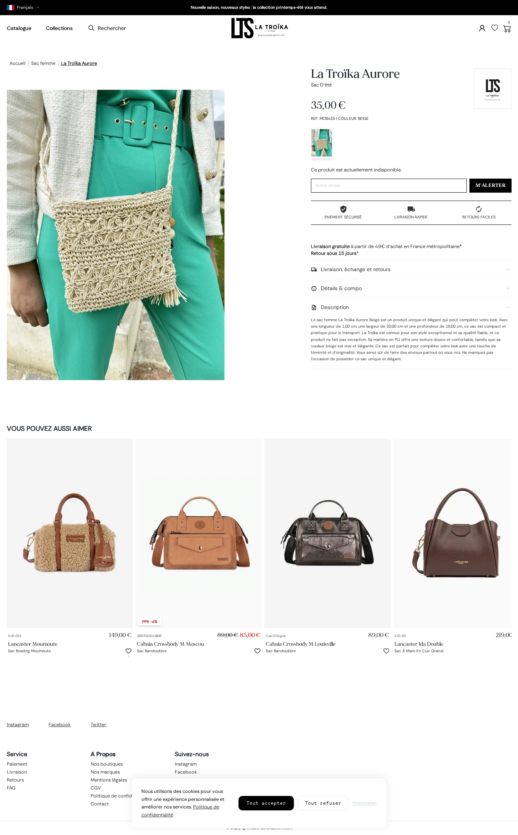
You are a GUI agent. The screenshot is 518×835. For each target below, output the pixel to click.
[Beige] (321, 143)
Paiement (17, 764)
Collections (59, 28)
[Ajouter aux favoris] (129, 651)
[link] (70, 533)
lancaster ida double (418, 644)
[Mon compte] (482, 28)
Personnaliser (364, 802)
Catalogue (19, 28)
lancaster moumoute (33, 644)
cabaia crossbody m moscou (170, 644)
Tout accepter (266, 803)
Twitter (98, 725)
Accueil (17, 63)
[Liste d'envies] (494, 28)
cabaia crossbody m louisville (301, 644)
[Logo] (259, 28)
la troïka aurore (79, 63)
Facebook (60, 725)
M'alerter (490, 185)
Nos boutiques (107, 764)
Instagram (18, 725)
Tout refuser (323, 803)
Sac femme (43, 63)
